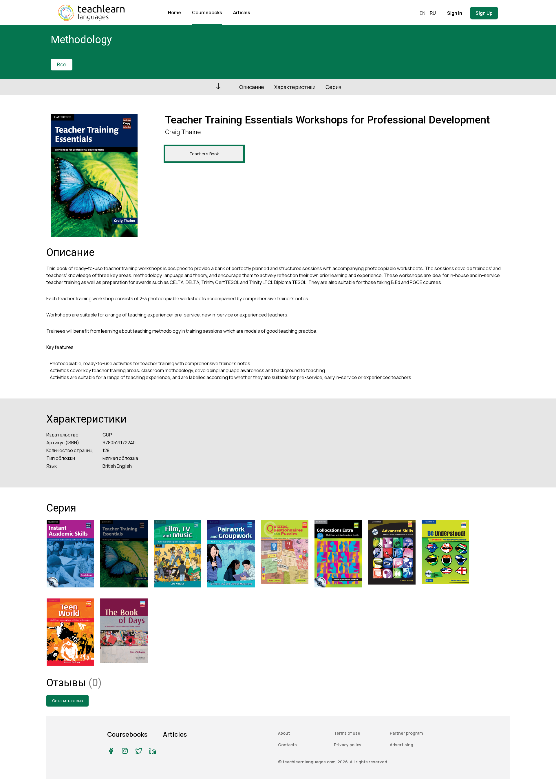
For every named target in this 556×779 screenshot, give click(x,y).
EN (422, 13)
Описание (251, 86)
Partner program (406, 733)
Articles (241, 12)
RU (433, 13)
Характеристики (294, 86)
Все (61, 64)
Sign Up (484, 13)
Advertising (401, 744)
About (284, 733)
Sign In (454, 13)
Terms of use (347, 733)
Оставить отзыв (67, 700)
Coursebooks (207, 12)
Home (174, 12)
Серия (333, 86)
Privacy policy (347, 744)
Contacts (287, 744)
